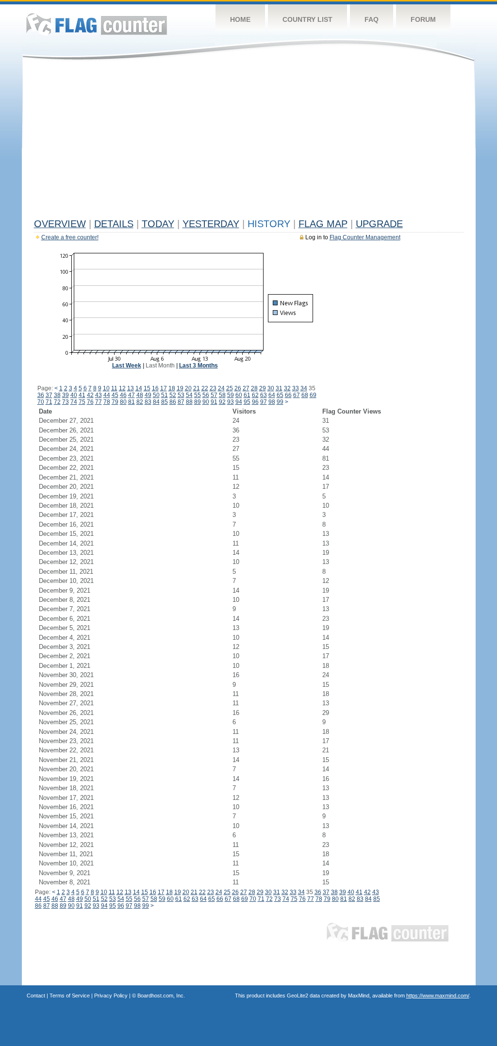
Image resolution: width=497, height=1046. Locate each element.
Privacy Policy (111, 995)
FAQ (371, 19)
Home (240, 19)
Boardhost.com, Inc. (161, 995)
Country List (307, 19)
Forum (423, 19)
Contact (36, 995)
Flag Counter (96, 24)
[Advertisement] (249, 142)
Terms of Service (70, 995)
